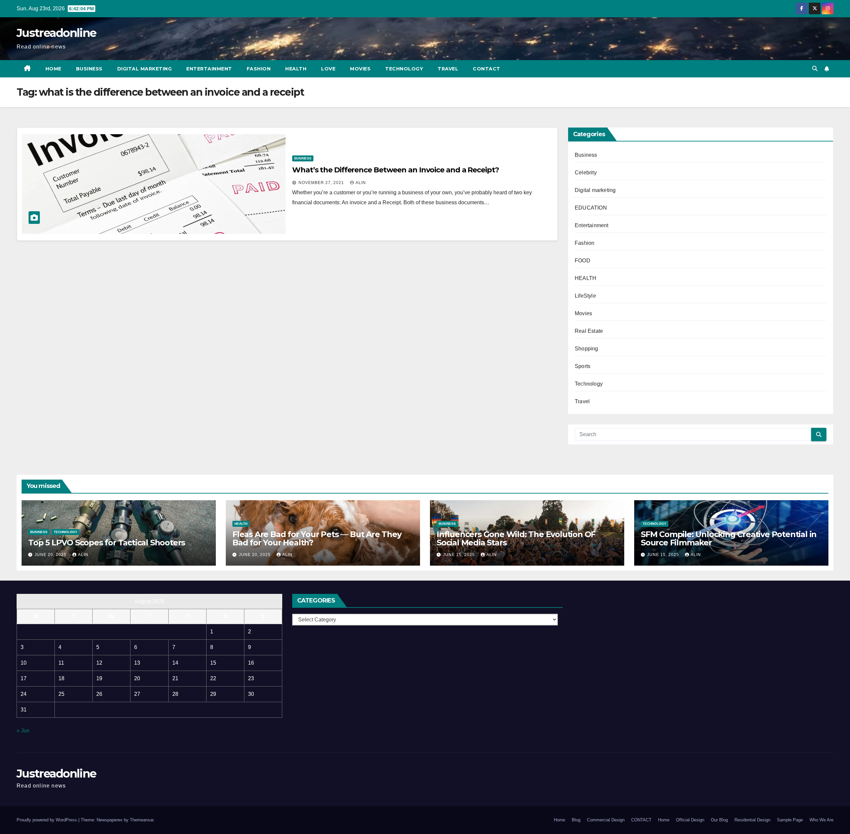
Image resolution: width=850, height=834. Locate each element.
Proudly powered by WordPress (47, 819)
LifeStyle (585, 296)
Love (328, 69)
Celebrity (586, 172)
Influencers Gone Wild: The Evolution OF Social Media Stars (516, 538)
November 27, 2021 (321, 182)
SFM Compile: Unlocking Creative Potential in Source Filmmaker (728, 538)
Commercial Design (606, 819)
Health (295, 69)
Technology (404, 69)
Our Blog (719, 819)
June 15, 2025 (459, 554)
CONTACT (486, 69)
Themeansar (141, 819)
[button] (814, 68)
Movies (360, 69)
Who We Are (821, 819)
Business (89, 69)
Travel (448, 69)
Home (53, 69)
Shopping (586, 348)
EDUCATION (591, 208)
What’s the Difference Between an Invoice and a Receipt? (395, 169)
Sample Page (790, 819)
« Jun (23, 730)
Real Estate (589, 331)
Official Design (690, 819)
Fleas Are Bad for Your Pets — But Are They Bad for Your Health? (316, 538)
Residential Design (752, 819)
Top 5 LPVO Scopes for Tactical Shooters (106, 542)
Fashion (259, 69)
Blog (576, 819)
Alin (361, 182)
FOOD (582, 260)
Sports (582, 366)
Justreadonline (56, 33)
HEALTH (585, 278)
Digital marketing (144, 69)
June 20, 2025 (51, 554)
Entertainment (209, 69)
